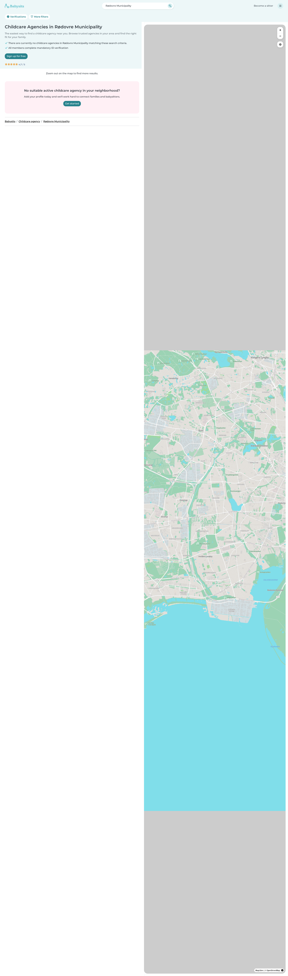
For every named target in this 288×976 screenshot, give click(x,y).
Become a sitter (263, 5)
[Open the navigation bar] (280, 6)
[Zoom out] (280, 36)
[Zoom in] (280, 30)
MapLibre (259, 970)
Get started (72, 103)
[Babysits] (14, 5)
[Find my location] (280, 44)
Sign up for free (16, 56)
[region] (215, 499)
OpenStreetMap (273, 970)
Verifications (18, 16)
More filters (40, 16)
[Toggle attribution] (282, 970)
